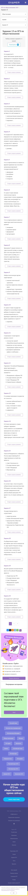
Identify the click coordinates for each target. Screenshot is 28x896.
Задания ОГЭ (14, 857)
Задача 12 (7, 363)
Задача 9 (7, 272)
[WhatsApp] (17, 630)
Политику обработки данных (13, 889)
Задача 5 (7, 160)
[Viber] (20, 630)
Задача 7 (7, 217)
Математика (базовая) (13, 733)
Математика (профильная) (13, 728)
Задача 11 (7, 333)
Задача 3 (7, 104)
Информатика (8, 759)
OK (13, 893)
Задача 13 (7, 393)
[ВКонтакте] (8, 630)
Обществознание (8, 738)
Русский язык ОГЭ (13, 764)
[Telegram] (15, 630)
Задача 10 (7, 305)
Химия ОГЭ (7, 774)
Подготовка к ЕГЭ (14, 851)
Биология (18, 743)
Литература (13, 753)
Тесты (14, 860)
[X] (10, 630)
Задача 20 (7, 596)
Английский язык (17, 748)
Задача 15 (7, 451)
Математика (14, 835)
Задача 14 (7, 421)
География (20, 759)
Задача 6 (7, 190)
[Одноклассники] (12, 630)
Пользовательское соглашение (8, 890)
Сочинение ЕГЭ (14, 876)
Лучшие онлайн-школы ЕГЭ (14, 883)
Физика (21, 738)
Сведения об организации (14, 820)
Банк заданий (14, 870)
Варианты (14, 864)
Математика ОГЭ (13, 769)
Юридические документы (14, 817)
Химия (6, 748)
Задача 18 (7, 538)
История (8, 743)
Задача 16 (7, 481)
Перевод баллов (14, 873)
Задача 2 (7, 79)
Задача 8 (7, 245)
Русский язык (13, 723)
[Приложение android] (14, 823)
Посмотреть (12, 44)
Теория (14, 854)
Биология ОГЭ (19, 774)
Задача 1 (7, 51)
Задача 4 (7, 132)
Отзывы (14, 879)
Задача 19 (7, 566)
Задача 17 (7, 508)
